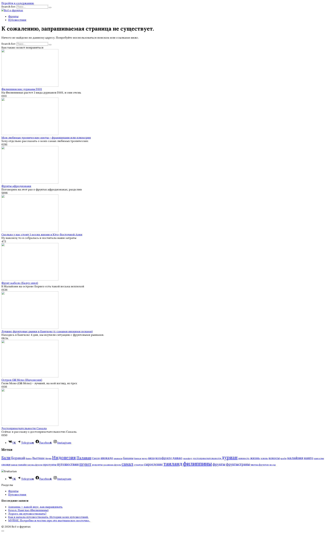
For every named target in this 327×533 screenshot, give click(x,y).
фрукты (219, 464)
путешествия (68, 464)
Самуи (96, 458)
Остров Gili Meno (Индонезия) (21, 379)
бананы (128, 458)
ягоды (272, 464)
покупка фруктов (34, 465)
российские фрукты (112, 465)
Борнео (29, 458)
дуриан (230, 457)
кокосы (274, 458)
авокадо (106, 458)
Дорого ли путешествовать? (27, 513)
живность (244, 458)
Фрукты (13, 16)
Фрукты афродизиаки (16, 186)
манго (308, 458)
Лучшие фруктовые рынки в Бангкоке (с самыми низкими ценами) (47, 331)
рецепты (97, 464)
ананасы (118, 458)
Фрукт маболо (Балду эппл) (19, 283)
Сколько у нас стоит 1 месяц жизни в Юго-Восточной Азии (41, 234)
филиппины (197, 463)
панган (14, 464)
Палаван (83, 458)
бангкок (137, 458)
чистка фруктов (260, 464)
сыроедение (153, 464)
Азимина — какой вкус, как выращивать (35, 506)
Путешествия (17, 19)
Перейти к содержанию (17, 3)
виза (151, 458)
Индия (48, 458)
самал (127, 464)
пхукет (85, 464)
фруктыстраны (238, 464)
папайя (22, 464)
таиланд (173, 464)
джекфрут (187, 458)
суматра (138, 464)
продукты (49, 464)
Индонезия (64, 457)
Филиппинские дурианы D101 (21, 89)
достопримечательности (207, 458)
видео (144, 458)
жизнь (255, 458)
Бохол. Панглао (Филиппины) (28, 510)
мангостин (319, 458)
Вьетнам (38, 458)
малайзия (295, 458)
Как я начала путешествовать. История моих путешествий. (48, 517)
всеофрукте (163, 458)
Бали (6, 457)
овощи (5, 464)
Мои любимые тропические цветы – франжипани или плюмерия (46, 137)
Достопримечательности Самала (24, 428)
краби (283, 458)
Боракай (18, 458)
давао (177, 458)
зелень (264, 458)
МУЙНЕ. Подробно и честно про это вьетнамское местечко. (49, 520)
